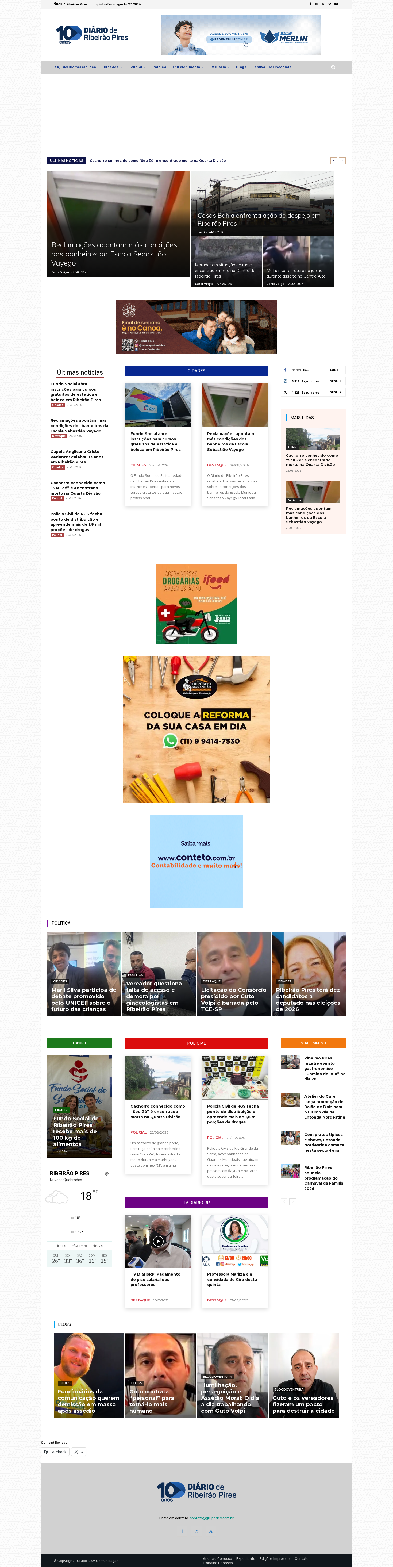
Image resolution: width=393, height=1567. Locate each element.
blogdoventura (217, 1376)
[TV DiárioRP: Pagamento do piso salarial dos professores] (158, 1241)
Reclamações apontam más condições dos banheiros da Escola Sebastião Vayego (79, 425)
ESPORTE (80, 1043)
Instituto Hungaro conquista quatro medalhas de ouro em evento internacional (79, 1131)
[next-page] (292, 1201)
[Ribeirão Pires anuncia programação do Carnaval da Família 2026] (290, 1171)
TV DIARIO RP (196, 1203)
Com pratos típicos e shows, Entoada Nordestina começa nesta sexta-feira (324, 1142)
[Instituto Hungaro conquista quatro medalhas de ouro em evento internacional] (79, 1106)
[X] (323, 4)
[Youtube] (336, 4)
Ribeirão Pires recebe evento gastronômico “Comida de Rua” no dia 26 (325, 1068)
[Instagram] (317, 4)
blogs (65, 1383)
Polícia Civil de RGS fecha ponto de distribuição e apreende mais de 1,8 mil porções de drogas (76, 522)
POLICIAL (196, 1043)
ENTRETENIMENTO (313, 1043)
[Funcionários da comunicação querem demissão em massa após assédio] (89, 1375)
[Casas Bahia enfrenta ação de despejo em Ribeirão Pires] (262, 203)
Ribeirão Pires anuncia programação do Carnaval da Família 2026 (323, 1178)
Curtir (336, 370)
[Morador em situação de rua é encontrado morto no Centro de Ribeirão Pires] (226, 261)
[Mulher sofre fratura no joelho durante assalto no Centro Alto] (298, 261)
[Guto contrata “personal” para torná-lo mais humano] (160, 1375)
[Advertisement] (196, 117)
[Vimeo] (329, 4)
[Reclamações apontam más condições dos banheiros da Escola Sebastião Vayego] (118, 224)
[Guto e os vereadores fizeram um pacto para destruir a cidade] (304, 1375)
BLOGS (64, 1324)
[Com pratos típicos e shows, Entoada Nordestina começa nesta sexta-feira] (290, 1138)
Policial (57, 498)
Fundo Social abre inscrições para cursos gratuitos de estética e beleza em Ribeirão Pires (172, 161)
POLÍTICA (61, 923)
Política (135, 975)
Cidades (57, 405)
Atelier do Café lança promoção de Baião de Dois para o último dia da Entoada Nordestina (324, 1107)
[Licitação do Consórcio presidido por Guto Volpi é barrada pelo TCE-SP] (234, 974)
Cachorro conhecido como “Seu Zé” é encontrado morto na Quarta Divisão (78, 488)
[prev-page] (284, 1201)
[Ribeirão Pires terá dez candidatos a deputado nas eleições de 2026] (309, 974)
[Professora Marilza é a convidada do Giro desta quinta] (235, 1241)
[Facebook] (310, 4)
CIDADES (196, 371)
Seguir (336, 381)
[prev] (333, 160)
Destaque (59, 436)
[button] (333, 67)
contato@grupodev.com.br (212, 1518)
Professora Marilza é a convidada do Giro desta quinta (232, 1279)
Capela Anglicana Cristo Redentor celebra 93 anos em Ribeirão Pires (77, 456)
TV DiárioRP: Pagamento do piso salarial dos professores (155, 1279)
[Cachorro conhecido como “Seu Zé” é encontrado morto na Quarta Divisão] (313, 439)
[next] (342, 160)
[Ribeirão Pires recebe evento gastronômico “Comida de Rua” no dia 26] (290, 1062)
